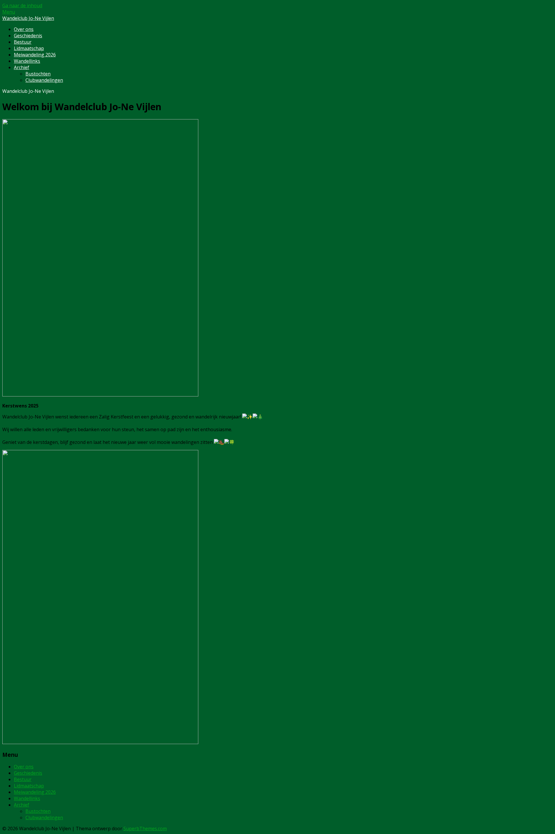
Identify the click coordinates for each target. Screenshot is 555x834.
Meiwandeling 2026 (35, 54)
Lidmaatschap (29, 48)
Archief (21, 67)
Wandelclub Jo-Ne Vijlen (28, 18)
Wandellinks (27, 61)
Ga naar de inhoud (22, 5)
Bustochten (38, 74)
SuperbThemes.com (145, 828)
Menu (8, 12)
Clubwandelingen (44, 80)
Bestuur (23, 42)
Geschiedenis (28, 35)
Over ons (24, 29)
